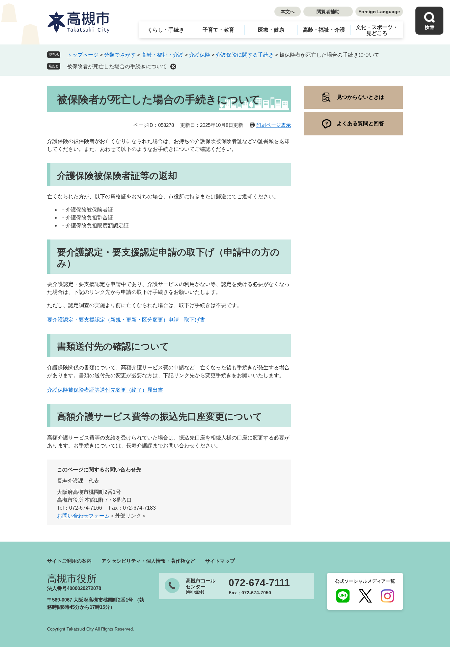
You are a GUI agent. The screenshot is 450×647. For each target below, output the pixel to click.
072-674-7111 (259, 583)
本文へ (288, 11)
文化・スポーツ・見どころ (377, 30)
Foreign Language (379, 11)
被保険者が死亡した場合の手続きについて (117, 66)
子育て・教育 (218, 30)
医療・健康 (271, 30)
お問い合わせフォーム (83, 516)
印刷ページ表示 (273, 125)
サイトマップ (220, 561)
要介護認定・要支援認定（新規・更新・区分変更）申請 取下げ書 (126, 320)
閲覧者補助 (328, 11)
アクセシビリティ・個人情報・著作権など (148, 561)
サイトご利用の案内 (69, 561)
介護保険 (199, 55)
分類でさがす (120, 55)
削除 (173, 67)
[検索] (429, 21)
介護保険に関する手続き (245, 55)
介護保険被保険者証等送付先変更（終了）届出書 (105, 390)
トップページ (82, 55)
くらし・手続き (165, 30)
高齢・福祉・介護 (324, 30)
